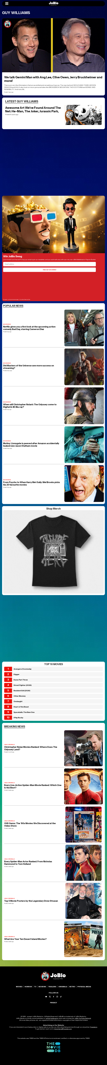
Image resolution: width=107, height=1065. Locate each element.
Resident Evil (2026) (22, 691)
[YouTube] (46, 996)
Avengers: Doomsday (22, 669)
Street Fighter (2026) (23, 685)
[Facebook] (53, 996)
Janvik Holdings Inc (52, 1018)
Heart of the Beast (21, 707)
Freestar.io (93, 1027)
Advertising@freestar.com (63, 1029)
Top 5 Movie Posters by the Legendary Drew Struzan (31, 901)
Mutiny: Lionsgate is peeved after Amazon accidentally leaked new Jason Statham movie (31, 444)
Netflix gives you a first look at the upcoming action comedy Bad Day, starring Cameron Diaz (29, 327)
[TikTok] (61, 996)
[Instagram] (57, 996)
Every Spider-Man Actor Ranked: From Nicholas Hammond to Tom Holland (28, 862)
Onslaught (18, 701)
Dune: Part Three (21, 680)
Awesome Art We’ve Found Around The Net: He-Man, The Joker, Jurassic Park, (33, 109)
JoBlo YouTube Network (83, 1018)
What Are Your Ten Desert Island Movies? (25, 939)
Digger (16, 674)
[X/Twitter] (50, 996)
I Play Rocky (18, 718)
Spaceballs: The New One (24, 712)
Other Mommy (20, 696)
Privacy (53, 1003)
